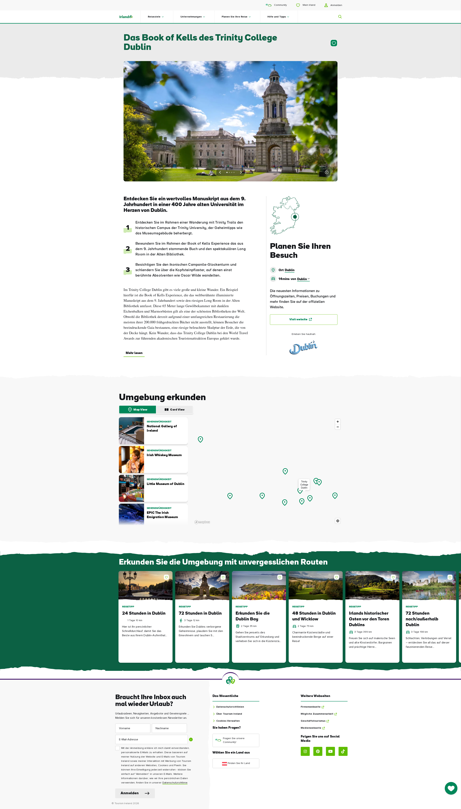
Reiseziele (154, 16)
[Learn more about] (303, 347)
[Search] (338, 16)
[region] (267, 471)
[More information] (326, 172)
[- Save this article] (333, 43)
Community (280, 5)
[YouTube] (330, 751)
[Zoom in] (337, 421)
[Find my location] (337, 520)
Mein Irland (308, 5)
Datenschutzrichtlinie (174, 782)
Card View (177, 409)
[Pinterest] (317, 751)
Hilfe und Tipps (276, 16)
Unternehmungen (191, 16)
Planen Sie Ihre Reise (234, 16)
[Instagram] (305, 751)
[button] (167, 576)
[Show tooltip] (191, 739)
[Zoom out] (337, 426)
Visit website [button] (298, 319)
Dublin (289, 270)
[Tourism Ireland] (129, 17)
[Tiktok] (343, 751)
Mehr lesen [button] (134, 353)
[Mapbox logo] (202, 522)
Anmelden (336, 5)
